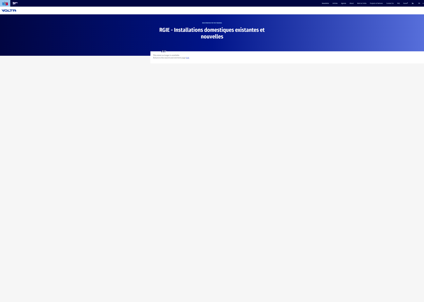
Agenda (343, 3)
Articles (335, 3)
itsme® (405, 3)
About (352, 3)
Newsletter (325, 3)
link (187, 58)
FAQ (398, 3)
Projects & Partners (376, 3)
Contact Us (390, 3)
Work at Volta (361, 3)
